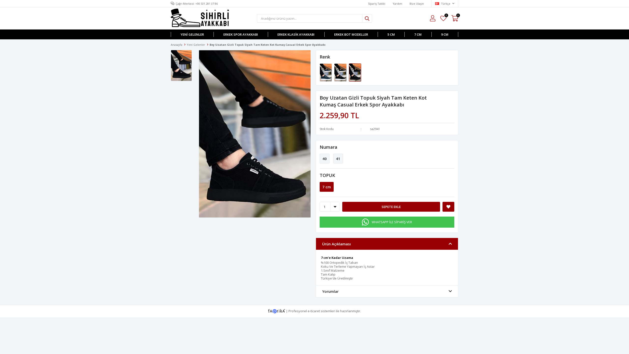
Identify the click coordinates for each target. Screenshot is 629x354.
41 (338, 158)
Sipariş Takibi (376, 3)
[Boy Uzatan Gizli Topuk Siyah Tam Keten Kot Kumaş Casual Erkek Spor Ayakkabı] (355, 72)
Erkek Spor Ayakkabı (240, 34)
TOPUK (327, 175)
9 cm (444, 34)
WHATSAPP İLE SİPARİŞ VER (392, 222)
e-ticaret (314, 311)
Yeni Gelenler (192, 34)
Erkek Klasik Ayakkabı (295, 34)
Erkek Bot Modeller (351, 34)
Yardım (397, 3)
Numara (328, 147)
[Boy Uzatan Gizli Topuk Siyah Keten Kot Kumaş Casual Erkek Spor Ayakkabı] (340, 72)
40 (324, 158)
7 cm (418, 34)
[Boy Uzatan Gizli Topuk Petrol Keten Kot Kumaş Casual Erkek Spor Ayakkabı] (326, 72)
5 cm (391, 34)
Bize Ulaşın (417, 3)
